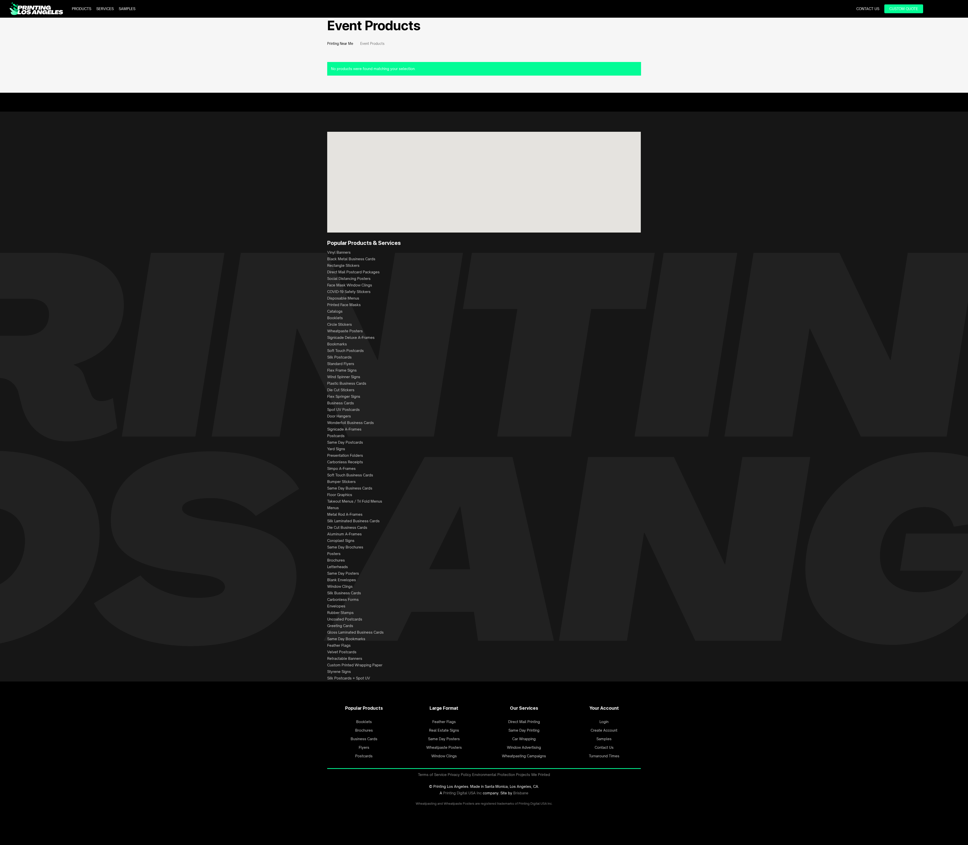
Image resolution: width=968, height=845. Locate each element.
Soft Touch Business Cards (350, 475)
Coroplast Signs (340, 540)
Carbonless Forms (343, 599)
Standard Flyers (340, 364)
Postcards (336, 436)
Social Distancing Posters (349, 278)
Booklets (335, 318)
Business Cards (340, 403)
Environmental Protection (493, 774)
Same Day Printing (523, 730)
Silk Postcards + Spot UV (348, 678)
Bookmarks (337, 344)
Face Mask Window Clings (349, 285)
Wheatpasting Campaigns (524, 756)
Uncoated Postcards (344, 619)
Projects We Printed (533, 774)
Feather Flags (339, 645)
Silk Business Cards (344, 593)
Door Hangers (339, 416)
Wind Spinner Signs (343, 377)
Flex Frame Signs (342, 370)
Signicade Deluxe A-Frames (351, 337)
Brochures (336, 560)
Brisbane (520, 793)
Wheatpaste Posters (345, 331)
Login (604, 722)
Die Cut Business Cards (347, 527)
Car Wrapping (524, 739)
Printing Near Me (340, 44)
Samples (604, 739)
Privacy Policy (459, 774)
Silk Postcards (339, 357)
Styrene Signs (339, 671)
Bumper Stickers (341, 481)
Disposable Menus (343, 298)
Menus (333, 508)
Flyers (364, 747)
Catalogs (335, 311)
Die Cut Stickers (340, 390)
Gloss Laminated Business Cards (355, 632)
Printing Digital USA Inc (462, 793)
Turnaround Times (604, 756)
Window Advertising (524, 747)
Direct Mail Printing (524, 722)
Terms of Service (432, 774)
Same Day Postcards (345, 442)
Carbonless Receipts (345, 462)
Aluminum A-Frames (344, 534)
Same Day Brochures (345, 547)
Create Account (604, 730)
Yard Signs (336, 449)
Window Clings (340, 586)
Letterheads (337, 567)
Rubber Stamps (340, 612)
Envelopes (336, 606)
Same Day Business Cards (349, 488)
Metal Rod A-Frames (344, 514)
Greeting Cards (340, 626)
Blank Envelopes (341, 580)
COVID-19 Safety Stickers (349, 291)
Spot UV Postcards (343, 409)
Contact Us (604, 747)
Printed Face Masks (344, 305)
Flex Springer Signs (343, 396)
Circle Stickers (339, 324)
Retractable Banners (344, 658)
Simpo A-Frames (341, 468)
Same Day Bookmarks (346, 639)
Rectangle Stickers (343, 265)
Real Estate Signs (444, 730)
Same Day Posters (343, 573)
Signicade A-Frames (344, 429)
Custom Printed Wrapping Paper (354, 665)
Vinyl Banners (339, 252)
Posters (334, 553)
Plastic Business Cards (346, 383)
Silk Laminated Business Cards (353, 521)
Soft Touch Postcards (345, 350)
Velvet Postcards (341, 652)
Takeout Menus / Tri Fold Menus (354, 501)
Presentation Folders (345, 455)
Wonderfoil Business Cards (350, 422)
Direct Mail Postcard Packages (353, 272)
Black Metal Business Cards (351, 259)
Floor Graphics (339, 495)
